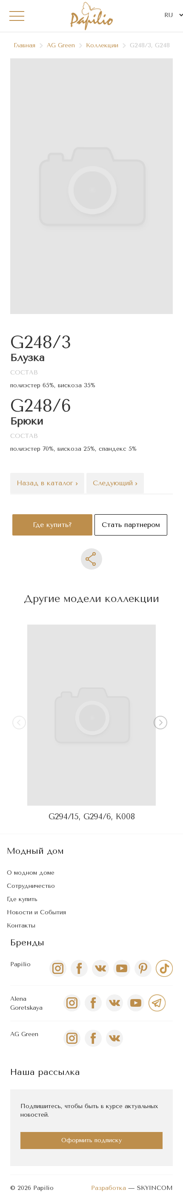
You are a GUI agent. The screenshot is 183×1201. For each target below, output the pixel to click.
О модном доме (30, 872)
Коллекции (102, 45)
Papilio (20, 964)
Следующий (114, 483)
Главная (24, 45)
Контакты (21, 925)
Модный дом (35, 851)
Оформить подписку (91, 1140)
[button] (162, 724)
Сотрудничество (31, 886)
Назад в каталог (46, 483)
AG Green (61, 45)
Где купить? (52, 525)
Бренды (27, 943)
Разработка (108, 1188)
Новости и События (36, 912)
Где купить (22, 899)
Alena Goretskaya (26, 1003)
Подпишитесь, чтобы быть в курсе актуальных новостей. (89, 1110)
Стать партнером (131, 525)
